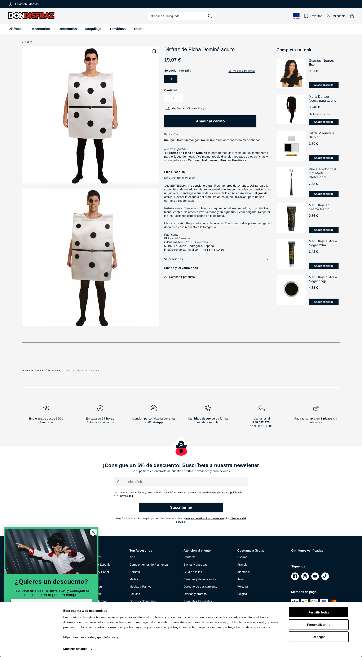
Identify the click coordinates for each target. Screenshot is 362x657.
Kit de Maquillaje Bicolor (321, 135)
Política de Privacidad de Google (204, 518)
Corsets (134, 572)
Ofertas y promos (195, 593)
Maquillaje (93, 29)
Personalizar (316, 624)
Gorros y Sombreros (142, 601)
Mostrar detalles (75, 649)
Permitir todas (318, 612)
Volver (27, 42)
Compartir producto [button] (182, 276)
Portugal (242, 586)
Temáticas (118, 29)
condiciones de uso (213, 492)
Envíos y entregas (195, 564)
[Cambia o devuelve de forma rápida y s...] (208, 418)
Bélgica (242, 593)
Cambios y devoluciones (200, 579)
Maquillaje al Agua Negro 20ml (323, 243)
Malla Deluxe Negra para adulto (322, 98)
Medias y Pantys (140, 586)
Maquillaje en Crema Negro (319, 207)
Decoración (67, 29)
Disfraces (15, 29)
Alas (132, 557)
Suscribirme (181, 507)
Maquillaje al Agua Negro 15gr (323, 279)
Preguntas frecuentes (198, 601)
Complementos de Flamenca (148, 564)
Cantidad (170, 90)
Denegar (319, 637)
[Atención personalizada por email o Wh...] (153, 418)
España (242, 557)
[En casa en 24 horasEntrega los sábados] (100, 418)
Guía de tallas (193, 572)
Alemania (243, 572)
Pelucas (134, 593)
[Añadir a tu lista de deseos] (154, 51)
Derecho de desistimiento (200, 586)
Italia (240, 579)
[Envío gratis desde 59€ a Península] (46, 418)
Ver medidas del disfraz (242, 70)
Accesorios (41, 29)
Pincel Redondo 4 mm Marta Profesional (322, 173)
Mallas (133, 579)
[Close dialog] (93, 532)
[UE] (296, 16)
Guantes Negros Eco (321, 62)
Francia (242, 564)
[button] (352, 16)
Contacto (189, 557)
